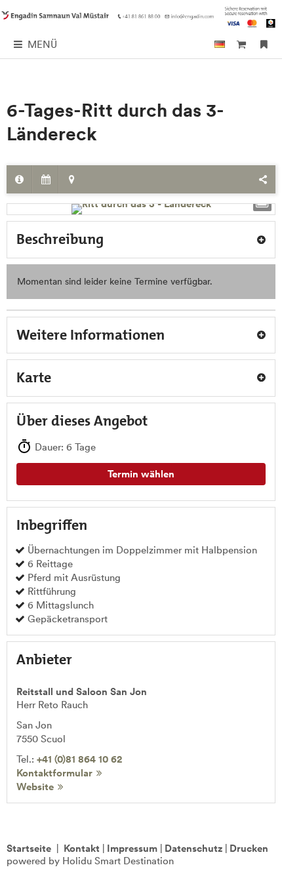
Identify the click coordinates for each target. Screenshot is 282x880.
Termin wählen (141, 474)
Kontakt (82, 848)
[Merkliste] (263, 44)
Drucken (249, 848)
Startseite (29, 848)
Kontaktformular (54, 773)
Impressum (132, 848)
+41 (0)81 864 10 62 (80, 759)
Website (35, 786)
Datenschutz (193, 848)
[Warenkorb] (241, 44)
